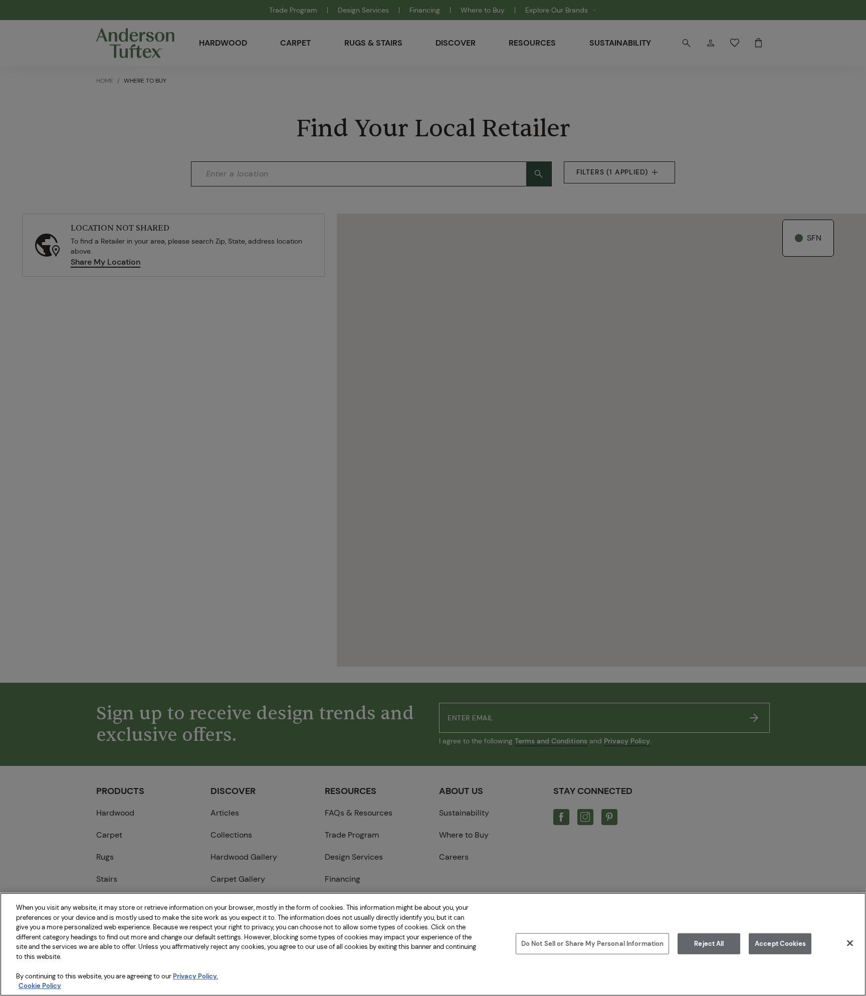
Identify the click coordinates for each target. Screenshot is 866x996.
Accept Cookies (780, 943)
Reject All (709, 943)
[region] (433, 944)
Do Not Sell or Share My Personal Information (592, 943)
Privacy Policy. (195, 976)
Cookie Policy (40, 985)
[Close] (850, 943)
